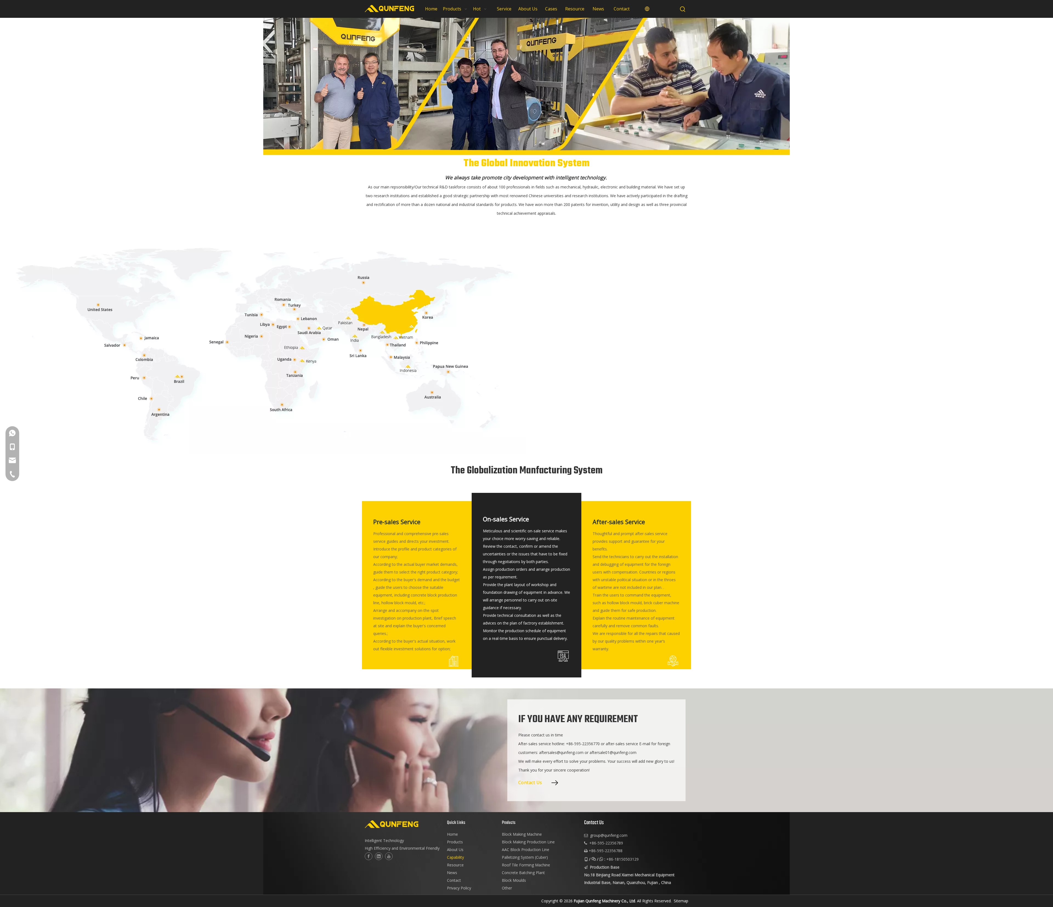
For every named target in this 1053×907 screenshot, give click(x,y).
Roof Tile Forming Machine (526, 865)
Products (455, 841)
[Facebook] (368, 856)
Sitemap (681, 900)
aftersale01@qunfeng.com (613, 752)
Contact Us (530, 782)
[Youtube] (389, 856)
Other (507, 888)
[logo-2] (403, 824)
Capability (455, 857)
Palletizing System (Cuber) (525, 857)
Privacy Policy (459, 888)
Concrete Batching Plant (523, 872)
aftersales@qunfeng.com (561, 752)
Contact (454, 880)
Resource (455, 865)
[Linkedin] (379, 856)
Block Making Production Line (528, 841)
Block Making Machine (522, 834)
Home (452, 834)
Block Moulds (514, 880)
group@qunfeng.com (608, 835)
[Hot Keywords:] (682, 9)
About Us (455, 849)
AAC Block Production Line (525, 849)
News (452, 872)
